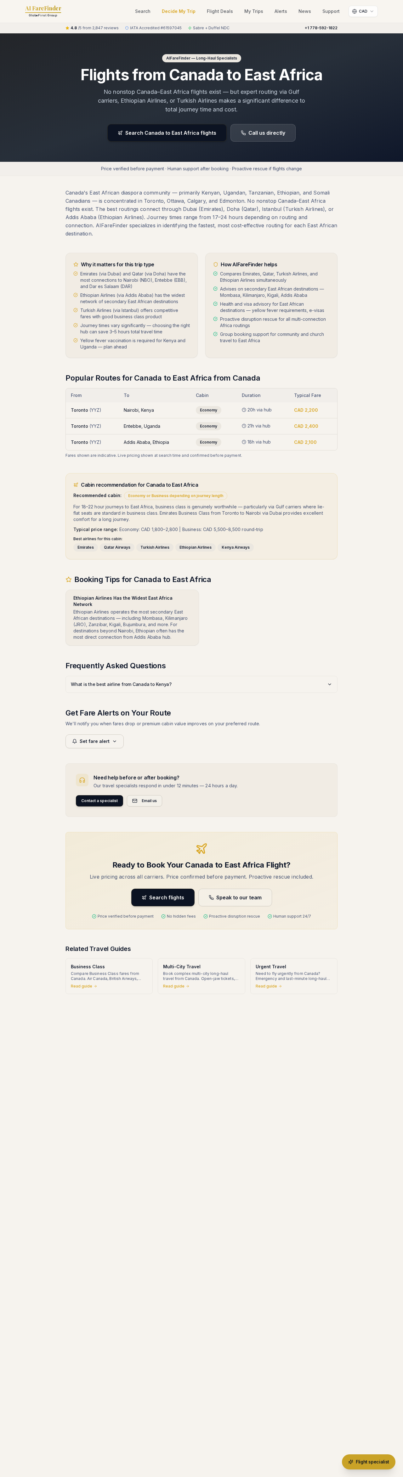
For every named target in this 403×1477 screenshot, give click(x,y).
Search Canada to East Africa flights (170, 133)
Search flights (166, 897)
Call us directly (266, 133)
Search (142, 11)
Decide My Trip (179, 11)
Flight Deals (220, 11)
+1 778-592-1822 (321, 27)
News (304, 11)
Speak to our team (239, 897)
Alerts (281, 11)
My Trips (253, 11)
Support (331, 11)
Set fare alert (95, 741)
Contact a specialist (99, 800)
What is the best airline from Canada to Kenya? (121, 684)
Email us (149, 800)
